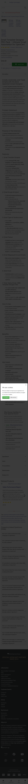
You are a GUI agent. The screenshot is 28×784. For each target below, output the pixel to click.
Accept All (6, 397)
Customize (14, 397)
